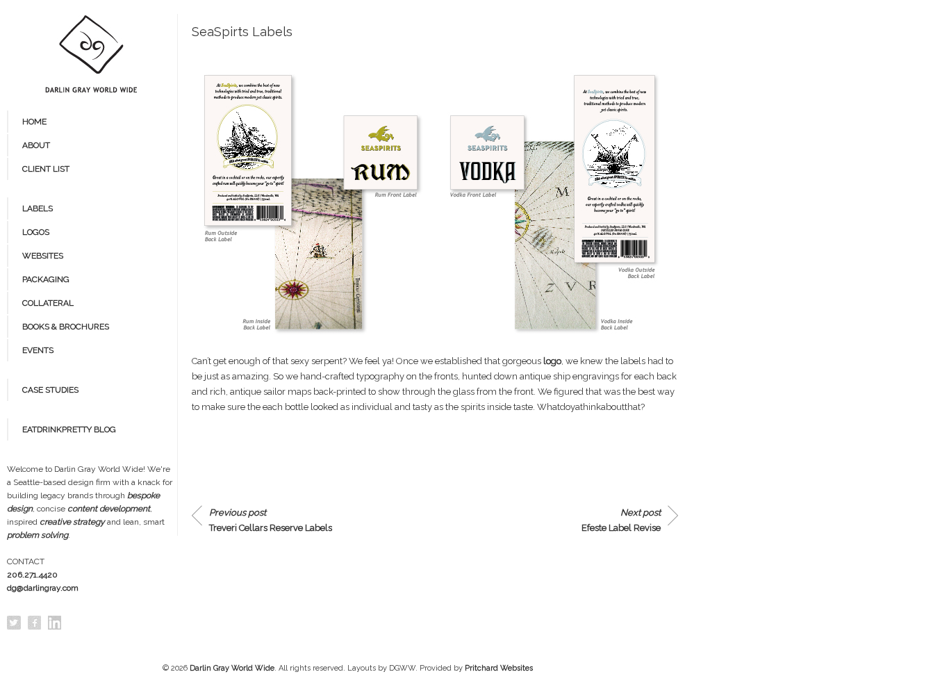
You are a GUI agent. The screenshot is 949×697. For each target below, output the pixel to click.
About (36, 145)
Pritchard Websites (499, 668)
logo (552, 361)
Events (37, 350)
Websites (42, 256)
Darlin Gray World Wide (232, 668)
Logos (35, 232)
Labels (37, 208)
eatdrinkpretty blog (69, 429)
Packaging (45, 279)
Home (34, 121)
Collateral (48, 303)
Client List (45, 169)
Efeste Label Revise (621, 520)
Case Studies (50, 390)
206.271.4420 (32, 575)
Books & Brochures (65, 326)
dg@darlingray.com (43, 588)
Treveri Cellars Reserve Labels (270, 520)
